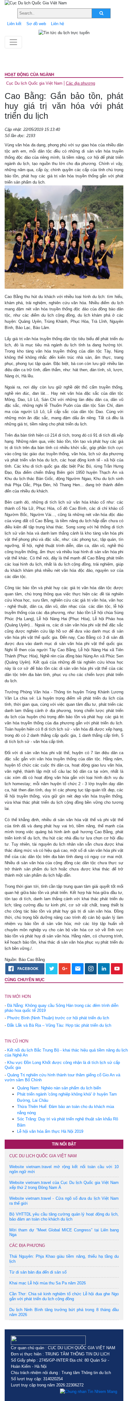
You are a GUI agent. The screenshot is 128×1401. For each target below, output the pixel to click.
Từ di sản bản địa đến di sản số (37, 1272)
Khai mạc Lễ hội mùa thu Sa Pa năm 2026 (47, 1283)
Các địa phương (80, 83)
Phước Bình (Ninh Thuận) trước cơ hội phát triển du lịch (58, 1018)
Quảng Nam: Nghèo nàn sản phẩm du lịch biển (59, 1088)
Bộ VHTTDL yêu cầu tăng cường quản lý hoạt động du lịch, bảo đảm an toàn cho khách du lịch (64, 1216)
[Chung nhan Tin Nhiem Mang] (88, 1391)
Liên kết (14, 23)
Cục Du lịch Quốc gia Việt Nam (34, 83)
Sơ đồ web (36, 23)
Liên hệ (57, 23)
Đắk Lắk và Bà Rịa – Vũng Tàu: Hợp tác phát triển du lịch (59, 1025)
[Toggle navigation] (13, 42)
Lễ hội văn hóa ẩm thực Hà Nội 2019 (50, 1131)
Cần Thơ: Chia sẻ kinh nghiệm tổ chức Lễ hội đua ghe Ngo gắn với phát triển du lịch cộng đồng (64, 1296)
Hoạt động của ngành (29, 74)
